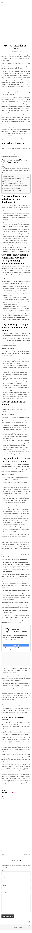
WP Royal (19, 927)
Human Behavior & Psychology (16, 43)
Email (3, 877)
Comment (3, 892)
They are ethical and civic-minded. (11, 188)
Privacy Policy (10, 931)
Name (3, 870)
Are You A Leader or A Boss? (8, 851)
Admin (4, 854)
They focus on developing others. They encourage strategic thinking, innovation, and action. (15, 182)
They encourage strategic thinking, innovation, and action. (15, 186)
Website (3, 885)
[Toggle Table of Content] (27, 176)
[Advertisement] (16, 17)
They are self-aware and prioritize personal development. (13, 179)
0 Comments (27, 854)
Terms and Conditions (20, 931)
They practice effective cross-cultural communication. (12, 191)
